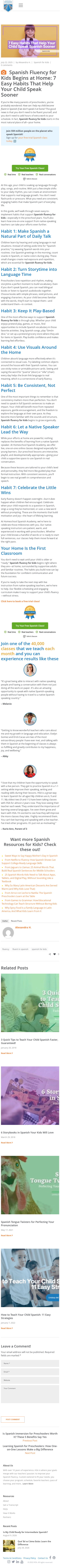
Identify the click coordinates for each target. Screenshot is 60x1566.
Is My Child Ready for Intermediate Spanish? (25, 1532)
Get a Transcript (10, 1505)
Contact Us (43, 1558)
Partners (7, 1517)
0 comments (6, 65)
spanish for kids (39, 949)
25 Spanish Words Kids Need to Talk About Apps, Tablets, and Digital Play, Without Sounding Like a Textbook (29, 878)
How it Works (9, 1513)
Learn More (28, 1483)
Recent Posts (16, 921)
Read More (6, 1053)
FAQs (5, 1509)
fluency (5, 949)
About (6, 1501)
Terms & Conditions (12, 1558)
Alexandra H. (25, 62)
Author (5, 921)
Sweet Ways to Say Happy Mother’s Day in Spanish (31, 855)
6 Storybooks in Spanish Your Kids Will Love (27, 1132)
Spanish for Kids (41, 62)
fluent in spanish (20, 949)
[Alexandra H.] (8, 928)
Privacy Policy (29, 1558)
